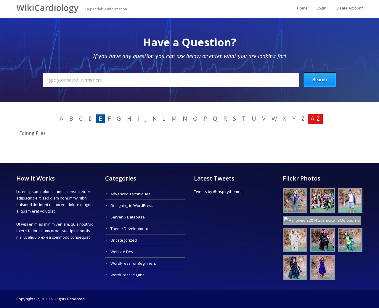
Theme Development (129, 228)
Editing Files (32, 133)
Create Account (349, 8)
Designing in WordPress (131, 205)
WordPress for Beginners (133, 263)
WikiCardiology (48, 8)
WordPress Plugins (127, 274)
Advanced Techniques (130, 194)
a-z (315, 118)
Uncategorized (123, 240)
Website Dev (121, 251)
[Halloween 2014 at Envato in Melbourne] (293, 201)
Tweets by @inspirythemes (218, 191)
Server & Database (127, 217)
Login (321, 8)
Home (302, 8)
